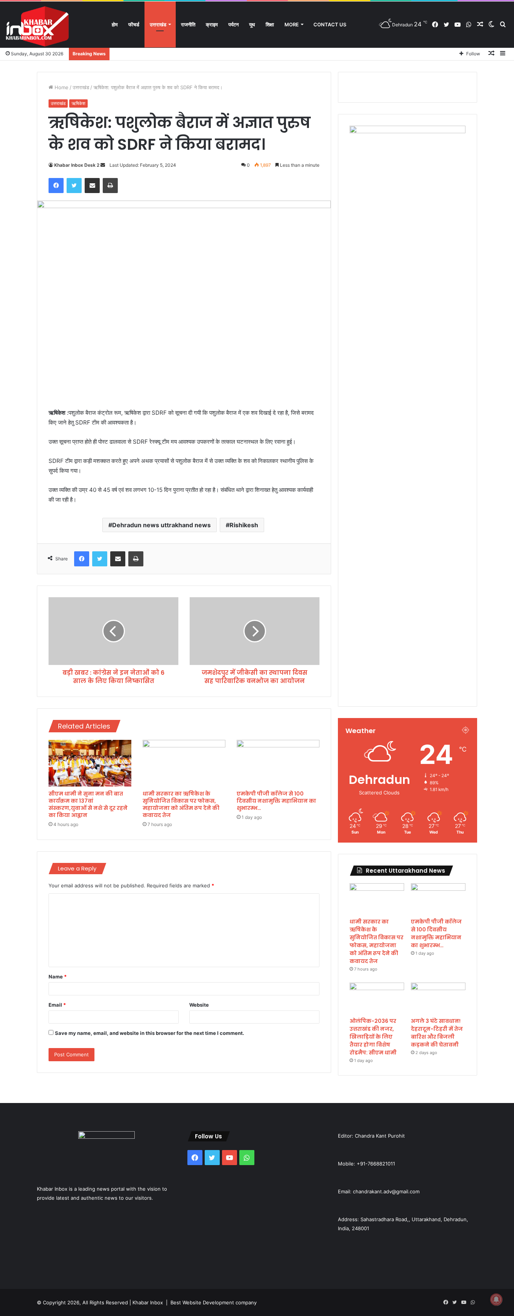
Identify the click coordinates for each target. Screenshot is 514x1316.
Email (57, 1005)
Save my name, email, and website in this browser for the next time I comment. (149, 1033)
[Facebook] (56, 185)
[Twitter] (74, 185)
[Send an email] (102, 165)
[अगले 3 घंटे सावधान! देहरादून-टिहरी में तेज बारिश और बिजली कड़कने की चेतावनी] (438, 998)
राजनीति (188, 24)
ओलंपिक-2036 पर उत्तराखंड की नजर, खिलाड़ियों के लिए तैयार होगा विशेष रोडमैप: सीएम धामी (373, 1036)
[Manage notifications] (496, 1299)
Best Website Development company (213, 1302)
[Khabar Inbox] (38, 26)
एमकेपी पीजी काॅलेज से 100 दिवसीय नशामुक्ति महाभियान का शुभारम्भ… (276, 801)
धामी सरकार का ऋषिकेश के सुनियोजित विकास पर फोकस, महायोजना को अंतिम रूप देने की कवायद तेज (181, 804)
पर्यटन (233, 24)
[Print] (110, 185)
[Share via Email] (92, 185)
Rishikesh (244, 525)
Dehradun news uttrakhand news (161, 525)
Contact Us (329, 24)
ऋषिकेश (78, 103)
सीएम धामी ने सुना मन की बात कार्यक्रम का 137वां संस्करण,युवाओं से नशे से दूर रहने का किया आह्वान (88, 804)
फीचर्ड (133, 24)
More (291, 24)
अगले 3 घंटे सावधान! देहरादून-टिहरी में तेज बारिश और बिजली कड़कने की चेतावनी (437, 1032)
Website (199, 1005)
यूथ (252, 24)
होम (115, 24)
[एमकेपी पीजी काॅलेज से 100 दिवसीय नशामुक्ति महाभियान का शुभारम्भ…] (278, 763)
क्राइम (212, 24)
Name (58, 977)
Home (60, 87)
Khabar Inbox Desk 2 (76, 165)
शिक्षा (270, 24)
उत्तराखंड (158, 24)
